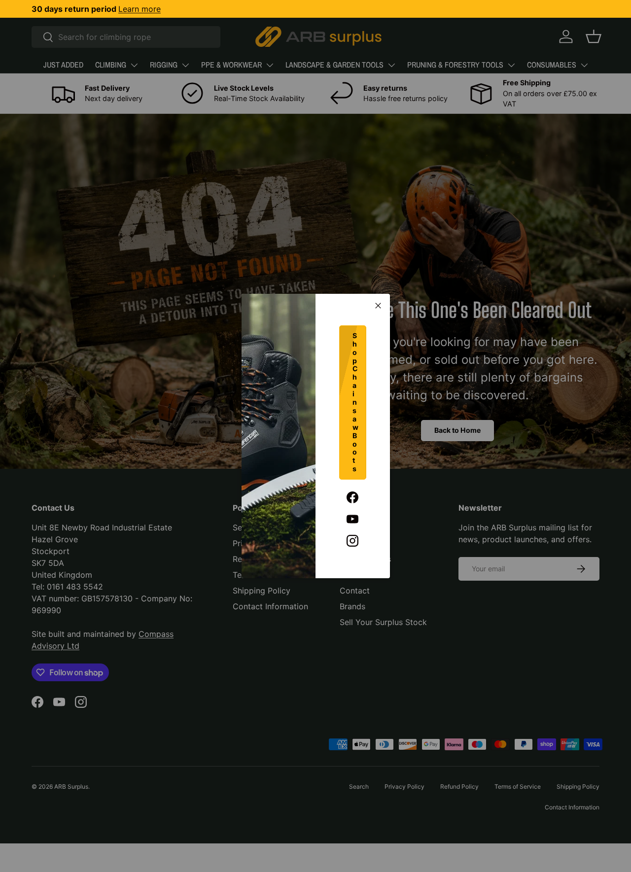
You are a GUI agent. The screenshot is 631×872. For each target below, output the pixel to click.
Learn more (139, 9)
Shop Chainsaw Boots (355, 402)
